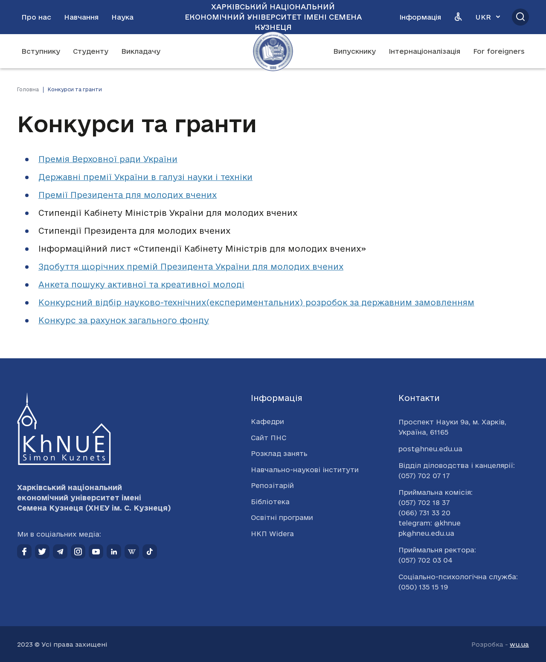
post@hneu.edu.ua (430, 449)
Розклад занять (279, 453)
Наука (122, 17)
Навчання (81, 17)
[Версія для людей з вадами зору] (458, 17)
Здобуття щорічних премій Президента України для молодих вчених (190, 266)
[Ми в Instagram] (78, 551)
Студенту (90, 51)
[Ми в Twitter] (42, 551)
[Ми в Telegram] (60, 551)
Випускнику (354, 51)
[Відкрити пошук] (520, 17)
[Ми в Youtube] (96, 551)
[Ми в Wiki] (132, 551)
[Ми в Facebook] (24, 551)
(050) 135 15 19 (423, 587)
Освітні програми (282, 517)
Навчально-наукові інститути (305, 469)
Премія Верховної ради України (107, 159)
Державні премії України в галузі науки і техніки (145, 177)
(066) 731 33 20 (424, 513)
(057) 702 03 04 (425, 560)
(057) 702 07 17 (424, 475)
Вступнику (40, 51)
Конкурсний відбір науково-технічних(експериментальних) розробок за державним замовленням (256, 302)
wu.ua (519, 644)
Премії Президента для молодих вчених (127, 195)
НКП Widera (272, 533)
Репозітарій (272, 485)
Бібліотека (270, 501)
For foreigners (499, 51)
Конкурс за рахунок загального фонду (123, 320)
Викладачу (140, 51)
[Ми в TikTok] (149, 551)
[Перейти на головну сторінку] (273, 51)
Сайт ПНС (268, 437)
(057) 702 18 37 (424, 502)
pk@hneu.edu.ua (426, 533)
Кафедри (267, 421)
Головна (28, 89)
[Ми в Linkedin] (114, 551)
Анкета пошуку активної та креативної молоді (141, 284)
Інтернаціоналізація (424, 51)
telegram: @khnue (429, 523)
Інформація (420, 17)
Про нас (36, 17)
